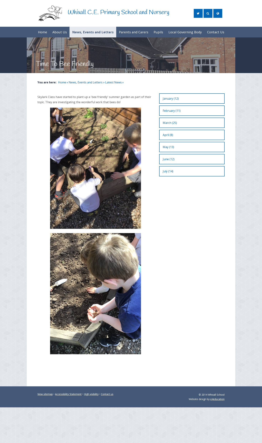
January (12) (171, 99)
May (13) (168, 147)
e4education (217, 399)
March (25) (170, 123)
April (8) (168, 135)
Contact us (107, 394)
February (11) (172, 111)
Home (62, 82)
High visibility (91, 394)
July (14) (168, 171)
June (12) (168, 159)
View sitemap (45, 394)
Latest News (113, 82)
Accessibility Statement (68, 394)
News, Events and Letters (85, 82)
